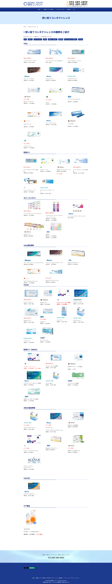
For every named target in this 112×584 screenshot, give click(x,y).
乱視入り (30, 39)
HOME (39, 9)
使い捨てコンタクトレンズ (52, 578)
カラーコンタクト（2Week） (71, 39)
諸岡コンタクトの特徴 (48, 9)
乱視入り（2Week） (52, 39)
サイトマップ (66, 578)
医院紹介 (69, 9)
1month (80, 39)
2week (45, 39)
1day (25, 39)
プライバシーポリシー (75, 578)
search (75, 9)
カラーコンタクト (37, 39)
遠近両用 (61, 39)
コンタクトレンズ (59, 9)
